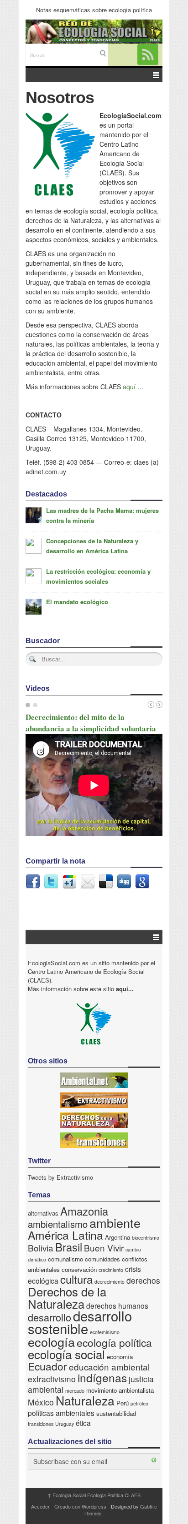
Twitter (51, 881)
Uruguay (64, 1423)
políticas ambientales (61, 1413)
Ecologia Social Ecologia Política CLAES (94, 1495)
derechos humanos (117, 1306)
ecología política (114, 1342)
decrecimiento (109, 1281)
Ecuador (47, 1366)
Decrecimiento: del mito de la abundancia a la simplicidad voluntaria (91, 722)
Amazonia (84, 1211)
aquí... (125, 988)
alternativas (43, 1213)
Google (142, 881)
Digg (124, 881)
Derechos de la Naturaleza (67, 1297)
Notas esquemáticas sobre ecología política (94, 9)
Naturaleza (85, 1400)
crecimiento (111, 1269)
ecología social (66, 1353)
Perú (122, 1403)
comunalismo (65, 1259)
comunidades (102, 1259)
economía (120, 1356)
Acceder (40, 1506)
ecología (51, 1341)
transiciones (40, 1423)
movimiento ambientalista (120, 1390)
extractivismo (52, 1379)
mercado (74, 1390)
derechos (143, 1280)
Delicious (106, 881)
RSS (148, 54)
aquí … (133, 386)
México (41, 1402)
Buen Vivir (104, 1247)
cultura (76, 1279)
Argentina (117, 1237)
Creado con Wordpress (80, 1506)
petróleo (139, 1403)
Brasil (68, 1247)
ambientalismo (58, 1224)
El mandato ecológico (77, 601)
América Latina (65, 1235)
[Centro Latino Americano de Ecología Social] (94, 32)
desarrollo (49, 1317)
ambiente (115, 1222)
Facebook (33, 881)
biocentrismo (145, 1237)
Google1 (69, 881)
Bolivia (40, 1247)
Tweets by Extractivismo (60, 1177)
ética (83, 1423)
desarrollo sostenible (80, 1322)
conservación (79, 1269)
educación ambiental (109, 1366)
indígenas (102, 1377)
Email (87, 881)
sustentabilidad (116, 1413)
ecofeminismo (105, 1332)
